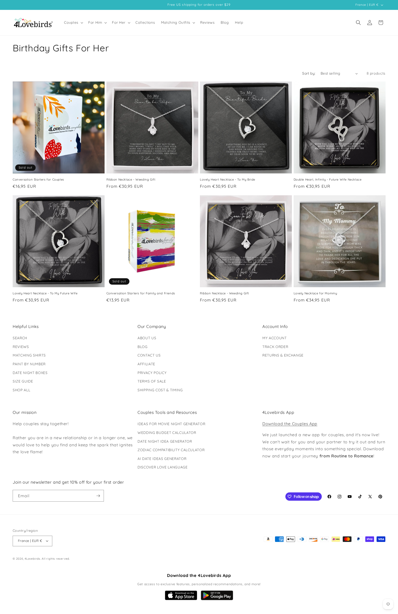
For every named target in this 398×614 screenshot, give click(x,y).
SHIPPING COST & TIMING (160, 390)
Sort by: (309, 73)
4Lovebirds (32, 558)
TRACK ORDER (275, 347)
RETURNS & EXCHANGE (283, 355)
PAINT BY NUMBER (29, 364)
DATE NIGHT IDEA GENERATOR (165, 441)
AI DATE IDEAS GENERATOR (162, 458)
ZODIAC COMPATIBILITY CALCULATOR (171, 450)
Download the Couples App (289, 423)
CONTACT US (149, 355)
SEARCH (20, 338)
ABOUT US (147, 338)
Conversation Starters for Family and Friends (140, 293)
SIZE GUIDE (23, 381)
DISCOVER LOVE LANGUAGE (163, 467)
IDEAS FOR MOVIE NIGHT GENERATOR (171, 424)
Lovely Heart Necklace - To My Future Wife (45, 293)
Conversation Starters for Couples (38, 179)
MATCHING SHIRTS (29, 355)
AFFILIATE (146, 364)
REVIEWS (21, 347)
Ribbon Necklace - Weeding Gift (130, 179)
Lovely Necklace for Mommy (315, 293)
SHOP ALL (21, 390)
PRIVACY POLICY (152, 373)
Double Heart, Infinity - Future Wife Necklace (328, 179)
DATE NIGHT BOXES (30, 373)
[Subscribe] (98, 496)
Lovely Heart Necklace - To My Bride (227, 179)
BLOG (143, 347)
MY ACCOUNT (274, 338)
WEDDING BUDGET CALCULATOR (167, 432)
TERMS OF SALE (152, 381)
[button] (73, 22)
